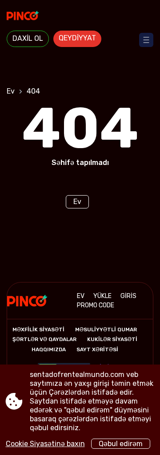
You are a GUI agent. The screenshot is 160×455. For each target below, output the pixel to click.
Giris (128, 296)
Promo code (95, 305)
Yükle (102, 296)
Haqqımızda (49, 349)
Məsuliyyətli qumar (106, 329)
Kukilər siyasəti (112, 339)
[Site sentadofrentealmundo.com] (80, 16)
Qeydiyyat (77, 38)
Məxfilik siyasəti (38, 329)
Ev (11, 91)
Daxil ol (27, 38)
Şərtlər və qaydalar (44, 339)
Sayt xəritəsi (97, 349)
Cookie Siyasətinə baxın (45, 443)
